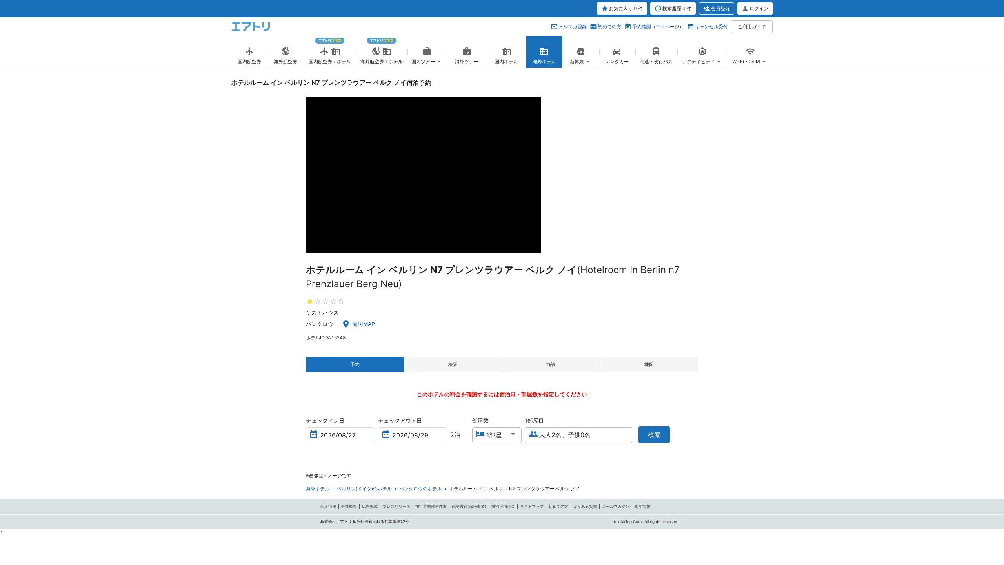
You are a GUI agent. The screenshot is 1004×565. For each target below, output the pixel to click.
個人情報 (328, 506)
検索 (654, 435)
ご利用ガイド (752, 26)
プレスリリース (396, 506)
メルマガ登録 (572, 26)
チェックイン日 (325, 420)
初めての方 (609, 26)
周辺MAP (363, 324)
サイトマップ (532, 506)
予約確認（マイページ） (658, 26)
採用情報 (642, 506)
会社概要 (349, 506)
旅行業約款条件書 (431, 506)
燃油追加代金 (503, 506)
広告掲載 (370, 506)
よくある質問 (585, 506)
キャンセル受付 (711, 26)
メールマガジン (615, 506)
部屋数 (480, 420)
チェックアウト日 (400, 420)
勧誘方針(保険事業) (469, 506)
